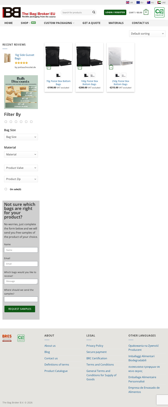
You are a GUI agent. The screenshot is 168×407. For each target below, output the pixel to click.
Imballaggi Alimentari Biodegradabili (141, 358)
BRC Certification (96, 358)
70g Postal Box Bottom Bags (58, 83)
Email (7, 258)
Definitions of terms (56, 364)
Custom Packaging (58, 23)
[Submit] (94, 12)
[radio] (58, 75)
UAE (164, 2)
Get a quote (91, 23)
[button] (115, 12)
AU (152, 2)
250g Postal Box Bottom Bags (120, 83)
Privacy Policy (94, 345)
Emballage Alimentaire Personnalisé (142, 379)
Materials (116, 23)
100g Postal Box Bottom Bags (89, 83)
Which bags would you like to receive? (20, 274)
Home (8, 23)
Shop (24, 23)
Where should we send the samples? (19, 291)
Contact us (140, 23)
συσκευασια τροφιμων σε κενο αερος (144, 369)
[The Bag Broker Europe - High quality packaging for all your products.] (29, 12)
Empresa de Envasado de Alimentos (144, 390)
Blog (47, 352)
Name (7, 244)
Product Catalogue (56, 371)
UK (131, 2)
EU (142, 2)
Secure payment (96, 352)
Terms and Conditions (100, 364)
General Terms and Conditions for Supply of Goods (101, 375)
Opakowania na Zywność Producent (143, 348)
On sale (15, 189)
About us (50, 345)
